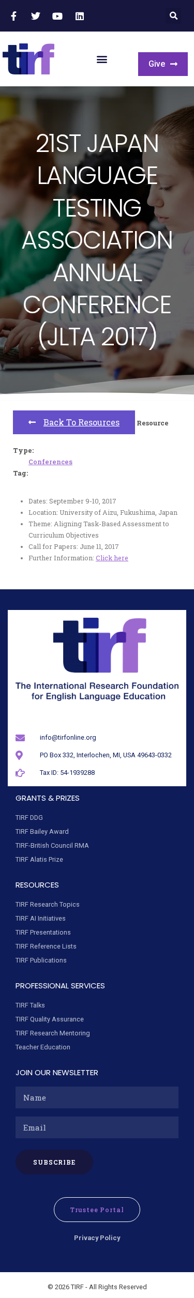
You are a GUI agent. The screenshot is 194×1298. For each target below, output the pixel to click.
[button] (174, 16)
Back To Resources (81, 422)
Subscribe (54, 1162)
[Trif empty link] (15, 16)
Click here (112, 558)
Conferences (50, 461)
